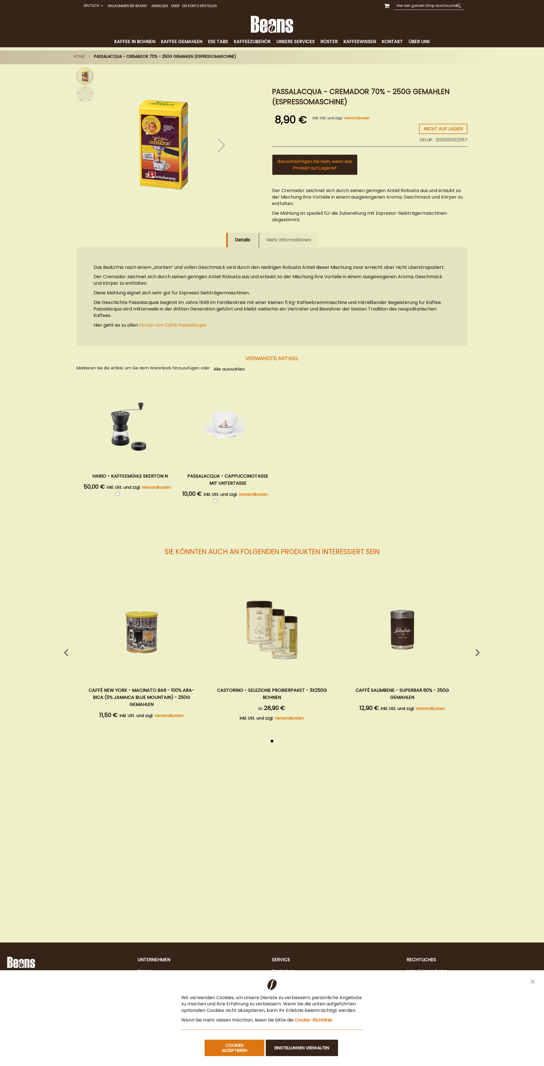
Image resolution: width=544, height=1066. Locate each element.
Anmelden (159, 6)
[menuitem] (134, 41)
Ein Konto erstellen (199, 6)
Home (79, 56)
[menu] (272, 41)
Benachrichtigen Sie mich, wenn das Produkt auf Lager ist (315, 164)
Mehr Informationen (288, 240)
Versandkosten (357, 118)
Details (242, 240)
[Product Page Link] (141, 631)
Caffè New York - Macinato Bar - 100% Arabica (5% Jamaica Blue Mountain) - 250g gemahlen (141, 697)
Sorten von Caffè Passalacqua (172, 325)
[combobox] (429, 5)
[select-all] (229, 369)
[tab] (272, 41)
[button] (92, 5)
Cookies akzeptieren (234, 1047)
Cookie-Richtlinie (313, 1020)
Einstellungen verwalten (302, 1048)
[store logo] (272, 24)
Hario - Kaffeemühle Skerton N (130, 476)
